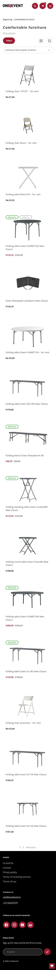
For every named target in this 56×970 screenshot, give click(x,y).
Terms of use (9, 881)
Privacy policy (10, 872)
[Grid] (41, 40)
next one (30, 847)
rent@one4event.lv (12, 897)
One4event (14, 961)
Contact (7, 867)
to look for (8, 863)
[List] (49, 40)
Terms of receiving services (17, 876)
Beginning (7, 19)
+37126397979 (10, 902)
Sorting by (10, 50)
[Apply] (47, 951)
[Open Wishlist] (52, 966)
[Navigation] (50, 6)
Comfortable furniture (24, 19)
